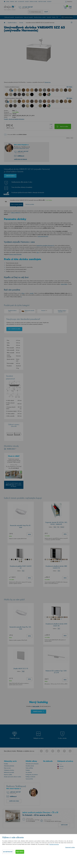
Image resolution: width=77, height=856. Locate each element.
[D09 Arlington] (27, 90)
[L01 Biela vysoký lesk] (19, 106)
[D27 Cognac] (6, 94)
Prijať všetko (19, 851)
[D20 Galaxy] (44, 90)
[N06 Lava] (19, 94)
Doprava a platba (33, 1)
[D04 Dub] (15, 90)
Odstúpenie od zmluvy (9, 770)
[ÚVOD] (4, 1)
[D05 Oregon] (19, 90)
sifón (38, 252)
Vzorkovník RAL (29, 779)
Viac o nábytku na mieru (14, 328)
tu (21, 296)
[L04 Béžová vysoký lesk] (27, 94)
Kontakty (49, 1)
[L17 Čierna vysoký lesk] (32, 94)
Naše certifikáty (29, 768)
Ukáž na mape (64, 824)
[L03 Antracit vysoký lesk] (23, 94)
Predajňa (28, 770)
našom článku (64, 284)
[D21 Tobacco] (48, 90)
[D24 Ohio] (61, 90)
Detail (29, 534)
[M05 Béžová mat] (40, 94)
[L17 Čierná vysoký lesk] (32, 106)
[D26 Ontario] (70, 90)
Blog (16, 1)
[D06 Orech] (23, 90)
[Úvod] (4, 22)
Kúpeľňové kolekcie (68, 17)
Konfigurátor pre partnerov (32, 774)
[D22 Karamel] (53, 90)
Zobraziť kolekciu (10, 175)
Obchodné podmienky (9, 766)
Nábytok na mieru (42, 1)
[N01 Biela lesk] (6, 90)
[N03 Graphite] (15, 94)
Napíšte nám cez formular (20, 159)
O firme (7, 1)
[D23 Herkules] (57, 90)
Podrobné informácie (54, 844)
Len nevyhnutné (7, 851)
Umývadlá (49, 17)
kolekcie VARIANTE (15, 212)
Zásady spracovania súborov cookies (12, 776)
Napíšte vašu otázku (14, 801)
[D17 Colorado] (40, 90)
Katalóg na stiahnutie (30, 776)
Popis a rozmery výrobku (16, 204)
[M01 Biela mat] (36, 94)
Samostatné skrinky (19, 17)
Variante (21, 22)
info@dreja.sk (20, 156)
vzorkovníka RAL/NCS (43, 236)
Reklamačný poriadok (9, 772)
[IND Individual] (48, 94)
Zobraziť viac (48, 82)
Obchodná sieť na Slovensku (32, 763)
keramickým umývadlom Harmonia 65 (45, 245)
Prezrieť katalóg (37, 711)
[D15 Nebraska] (32, 90)
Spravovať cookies (70, 847)
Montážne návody (30, 766)
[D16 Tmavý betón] (36, 90)
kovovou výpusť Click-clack (15, 254)
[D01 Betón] (11, 90)
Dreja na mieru (7, 768)
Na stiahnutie (21, 1)
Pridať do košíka (64, 126)
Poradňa (12, 1)
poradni (31, 293)
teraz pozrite (36, 706)
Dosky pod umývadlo (28, 17)
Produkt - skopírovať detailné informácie (14, 119)
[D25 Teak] (65, 90)
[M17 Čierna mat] (44, 94)
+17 (61, 561)
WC (57, 17)
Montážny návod (11, 448)
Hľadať (46, 11)
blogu (23, 293)
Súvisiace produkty (29, 204)
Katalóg (27, 1)
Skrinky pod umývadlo (9, 17)
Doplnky (53, 17)
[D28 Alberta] (11, 94)
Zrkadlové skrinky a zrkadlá (40, 17)
